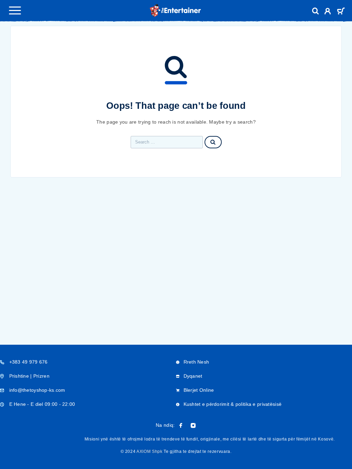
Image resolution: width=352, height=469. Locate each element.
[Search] (315, 11)
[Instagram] (193, 425)
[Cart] (341, 12)
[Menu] (15, 10)
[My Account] (327, 12)
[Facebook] (181, 425)
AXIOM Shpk (149, 451)
